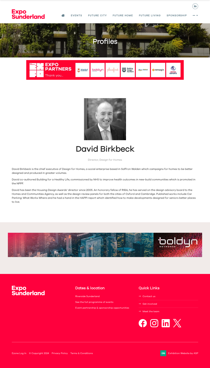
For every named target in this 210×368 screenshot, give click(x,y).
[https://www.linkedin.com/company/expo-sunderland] (166, 326)
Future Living (150, 15)
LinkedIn (195, 6)
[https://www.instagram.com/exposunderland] (154, 326)
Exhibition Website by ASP (183, 353)
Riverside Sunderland (87, 296)
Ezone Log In (19, 353)
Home (63, 15)
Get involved (150, 303)
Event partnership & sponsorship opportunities (102, 307)
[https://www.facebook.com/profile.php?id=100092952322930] (143, 326)
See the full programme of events (94, 302)
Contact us (149, 296)
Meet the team (151, 311)
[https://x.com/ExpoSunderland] (177, 326)
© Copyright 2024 (39, 353)
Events (76, 15)
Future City (97, 15)
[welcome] (28, 18)
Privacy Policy (60, 353)
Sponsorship (177, 15)
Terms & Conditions (81, 353)
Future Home (123, 15)
